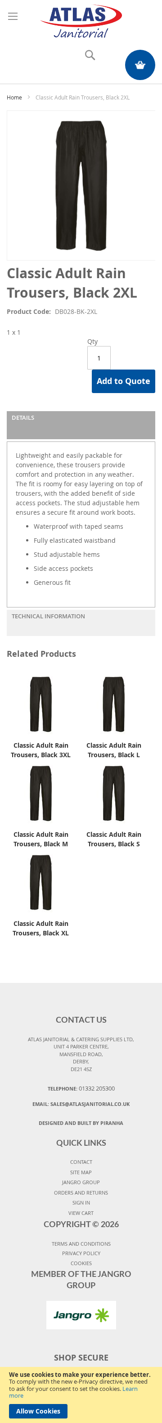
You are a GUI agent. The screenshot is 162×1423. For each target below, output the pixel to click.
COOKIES (81, 1263)
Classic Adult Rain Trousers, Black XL (41, 928)
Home (14, 97)
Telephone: (81, 1088)
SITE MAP (81, 1172)
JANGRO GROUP (81, 1182)
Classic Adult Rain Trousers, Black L (113, 750)
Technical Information (48, 616)
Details (23, 417)
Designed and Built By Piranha (81, 1122)
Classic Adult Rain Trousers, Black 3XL (41, 750)
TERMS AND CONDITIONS (81, 1243)
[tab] (81, 425)
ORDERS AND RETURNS (81, 1192)
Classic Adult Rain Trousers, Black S (113, 839)
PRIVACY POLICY (81, 1253)
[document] (81, 1394)
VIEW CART (81, 1213)
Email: (81, 1103)
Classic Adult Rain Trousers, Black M (41, 839)
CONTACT (81, 1161)
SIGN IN (81, 1202)
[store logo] (81, 19)
